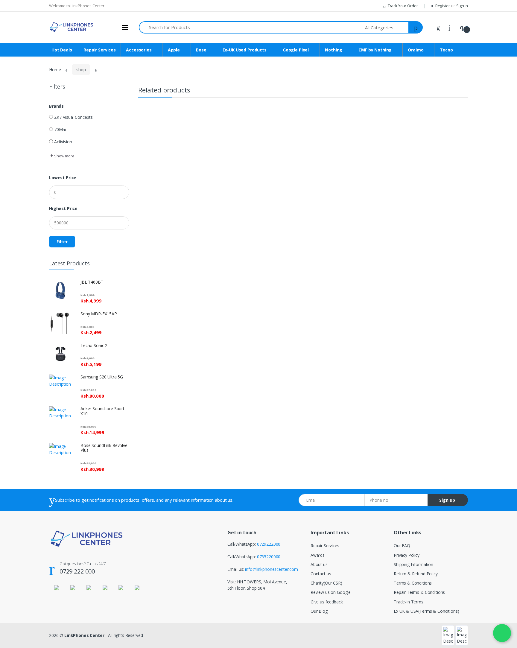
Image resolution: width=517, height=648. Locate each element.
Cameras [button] (18, 428)
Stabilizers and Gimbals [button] (31, 478)
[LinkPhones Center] (32, 11)
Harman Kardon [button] (25, 347)
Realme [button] (17, 296)
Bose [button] (14, 74)
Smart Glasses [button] (23, 489)
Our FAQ (402, 545)
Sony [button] (14, 367)
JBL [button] (13, 357)
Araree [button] (16, 569)
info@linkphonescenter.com (271, 569)
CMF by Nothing (375, 50)
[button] (387, 27)
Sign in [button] (462, 5)
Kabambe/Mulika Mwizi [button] (32, 236)
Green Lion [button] (20, 327)
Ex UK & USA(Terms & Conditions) (426, 611)
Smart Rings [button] (21, 468)
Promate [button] (18, 549)
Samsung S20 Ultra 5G (101, 377)
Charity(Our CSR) (326, 583)
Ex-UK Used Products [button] (30, 84)
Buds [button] (14, 206)
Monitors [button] (18, 640)
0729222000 (269, 544)
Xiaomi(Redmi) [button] (23, 165)
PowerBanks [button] (22, 195)
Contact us (321, 573)
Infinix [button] (15, 226)
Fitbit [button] (14, 559)
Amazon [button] (17, 398)
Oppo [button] (15, 307)
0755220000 (269, 556)
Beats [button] (15, 509)
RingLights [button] (19, 579)
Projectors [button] (20, 418)
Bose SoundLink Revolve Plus (103, 447)
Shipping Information (413, 564)
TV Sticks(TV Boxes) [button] (28, 337)
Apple (174, 50)
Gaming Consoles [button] (26, 317)
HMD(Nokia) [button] (22, 407)
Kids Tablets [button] (21, 276)
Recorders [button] (19, 610)
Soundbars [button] (20, 185)
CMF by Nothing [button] (25, 115)
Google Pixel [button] (21, 94)
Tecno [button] (16, 135)
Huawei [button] (17, 438)
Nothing (333, 50)
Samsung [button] (18, 155)
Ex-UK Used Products (245, 50)
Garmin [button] (16, 630)
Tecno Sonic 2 (93, 345)
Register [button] (442, 5)
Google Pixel (296, 50)
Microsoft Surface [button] (27, 256)
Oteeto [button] (16, 499)
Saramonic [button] (20, 600)
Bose (201, 50)
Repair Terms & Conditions (419, 592)
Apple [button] (15, 64)
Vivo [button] (13, 286)
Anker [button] (15, 387)
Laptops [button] (17, 246)
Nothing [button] (17, 104)
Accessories (138, 50)
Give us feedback (327, 602)
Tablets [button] (17, 266)
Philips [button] (16, 620)
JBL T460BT (92, 282)
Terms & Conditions (413, 583)
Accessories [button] (21, 54)
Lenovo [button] (17, 377)
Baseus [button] (17, 539)
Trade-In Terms (408, 602)
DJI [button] (12, 529)
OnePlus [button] (17, 145)
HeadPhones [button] (22, 216)
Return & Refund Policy (416, 573)
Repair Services (25, 44)
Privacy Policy (406, 555)
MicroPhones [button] (22, 458)
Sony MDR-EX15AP (98, 314)
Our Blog (319, 611)
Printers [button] (17, 590)
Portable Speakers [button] (27, 175)
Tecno (446, 50)
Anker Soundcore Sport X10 (102, 411)
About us (319, 564)
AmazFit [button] (17, 448)
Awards (318, 555)
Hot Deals (20, 34)
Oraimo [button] (17, 125)
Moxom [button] (17, 519)
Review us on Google (331, 592)
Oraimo (415, 50)
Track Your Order (402, 5)
